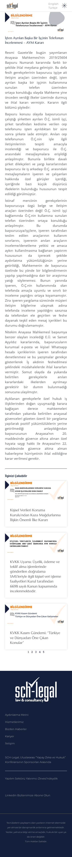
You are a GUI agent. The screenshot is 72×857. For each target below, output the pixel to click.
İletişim (10, 743)
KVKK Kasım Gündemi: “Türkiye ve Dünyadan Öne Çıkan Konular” (35, 638)
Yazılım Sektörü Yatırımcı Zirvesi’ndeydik (31, 778)
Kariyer (9, 736)
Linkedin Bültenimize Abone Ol (26, 795)
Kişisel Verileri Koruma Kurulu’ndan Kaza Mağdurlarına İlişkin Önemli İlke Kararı (35, 515)
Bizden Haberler (16, 729)
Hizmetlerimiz (14, 722)
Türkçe (52, 7)
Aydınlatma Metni (16, 714)
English (53, 3)
